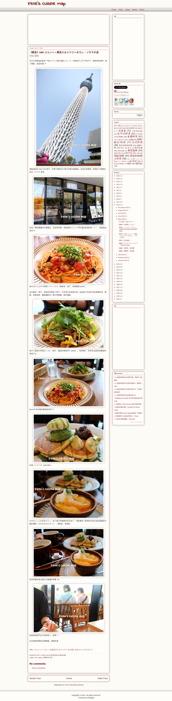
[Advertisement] (68, 29)
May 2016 (121, 219)
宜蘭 (115, 140)
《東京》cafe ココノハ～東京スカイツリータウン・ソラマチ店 (127, 235)
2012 (118, 273)
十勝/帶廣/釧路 (137, 131)
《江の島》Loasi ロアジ (126, 221)
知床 (128, 159)
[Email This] (30, 56)
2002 (118, 299)
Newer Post (35, 678)
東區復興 (133, 150)
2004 (118, 296)
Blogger (91, 698)
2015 (118, 264)
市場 (125, 140)
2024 (118, 181)
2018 (118, 199)
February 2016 (123, 257)
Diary (121, 10)
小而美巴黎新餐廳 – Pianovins (125, 419)
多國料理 (46, 657)
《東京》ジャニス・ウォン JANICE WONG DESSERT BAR (127, 229)
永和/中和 (128, 153)
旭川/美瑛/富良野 (125, 145)
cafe (36, 657)
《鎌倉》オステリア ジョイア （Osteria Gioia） (128, 244)
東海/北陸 (117, 153)
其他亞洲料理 (129, 128)
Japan (40, 657)
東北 (129, 148)
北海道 (122, 130)
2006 (118, 290)
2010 (118, 278)
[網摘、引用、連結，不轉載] (124, 105)
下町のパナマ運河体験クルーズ (58, 61)
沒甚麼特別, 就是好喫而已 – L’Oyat (126, 416)
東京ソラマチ (34, 172)
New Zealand (126, 126)
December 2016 (123, 207)
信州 (120, 128)
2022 (118, 187)
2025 (118, 179)
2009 (118, 281)
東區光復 (121, 151)
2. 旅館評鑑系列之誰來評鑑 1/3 (125, 395)
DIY (115, 126)
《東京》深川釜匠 (124, 240)
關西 (129, 164)
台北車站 (139, 134)
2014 (118, 267)
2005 (118, 293)
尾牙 (120, 140)
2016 (118, 205)
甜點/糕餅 (119, 155)
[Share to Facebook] (36, 56)
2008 (118, 284)
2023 (118, 184)
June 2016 (121, 216)
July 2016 (121, 213)
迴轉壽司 (122, 164)
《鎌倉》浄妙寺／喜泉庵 (126, 248)
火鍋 (137, 153)
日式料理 (137, 142)
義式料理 (133, 161)
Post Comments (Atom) (74, 685)
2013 (118, 270)
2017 (118, 202)
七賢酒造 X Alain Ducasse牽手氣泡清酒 (128, 404)
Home (113, 10)
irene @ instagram (122, 92)
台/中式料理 (123, 133)
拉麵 (131, 140)
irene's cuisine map (46, 3)
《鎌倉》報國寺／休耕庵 (126, 251)
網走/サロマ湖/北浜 (120, 161)
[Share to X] (34, 56)
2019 (118, 196)
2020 (118, 193)
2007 (118, 287)
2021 (118, 190)
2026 (118, 176)
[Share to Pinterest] (38, 56)
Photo (141, 10)
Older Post (102, 678)
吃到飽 (120, 137)
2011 (118, 276)
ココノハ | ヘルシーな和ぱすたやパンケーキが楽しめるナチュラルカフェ (63, 650)
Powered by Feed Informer (136, 422)
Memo (134, 10)
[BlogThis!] (32, 56)
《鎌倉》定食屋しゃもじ (126, 224)
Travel (127, 10)
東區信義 (139, 148)
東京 (51, 657)
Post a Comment (38, 668)
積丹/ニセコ (136, 159)
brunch (135, 126)
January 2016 (122, 260)
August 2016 (122, 210)
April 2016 (121, 254)
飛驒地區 (139, 164)
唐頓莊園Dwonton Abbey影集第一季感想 (128, 413)
